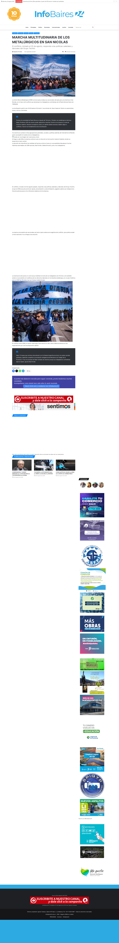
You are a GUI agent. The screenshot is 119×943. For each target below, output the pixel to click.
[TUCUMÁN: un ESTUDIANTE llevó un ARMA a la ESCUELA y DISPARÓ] (43, 465)
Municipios (47, 27)
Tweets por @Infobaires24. (85, 818)
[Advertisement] (48, 931)
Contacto (59, 917)
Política (40, 27)
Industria (26, 33)
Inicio (27, 27)
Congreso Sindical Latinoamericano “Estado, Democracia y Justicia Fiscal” (42, 1)
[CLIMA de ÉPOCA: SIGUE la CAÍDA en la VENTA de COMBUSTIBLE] (65, 465)
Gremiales (20, 33)
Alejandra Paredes (17, 51)
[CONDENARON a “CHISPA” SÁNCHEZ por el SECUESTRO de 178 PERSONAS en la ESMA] (22, 465)
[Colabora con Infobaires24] (43, 382)
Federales (15, 33)
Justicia (64, 27)
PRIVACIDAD (53, 917)
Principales (33, 27)
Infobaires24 (66, 917)
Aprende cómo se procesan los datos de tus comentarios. (49, 454)
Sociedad (70, 27)
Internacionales (56, 27)
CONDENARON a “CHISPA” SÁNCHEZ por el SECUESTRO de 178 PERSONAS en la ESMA (21, 473)
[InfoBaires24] (59, 14)
